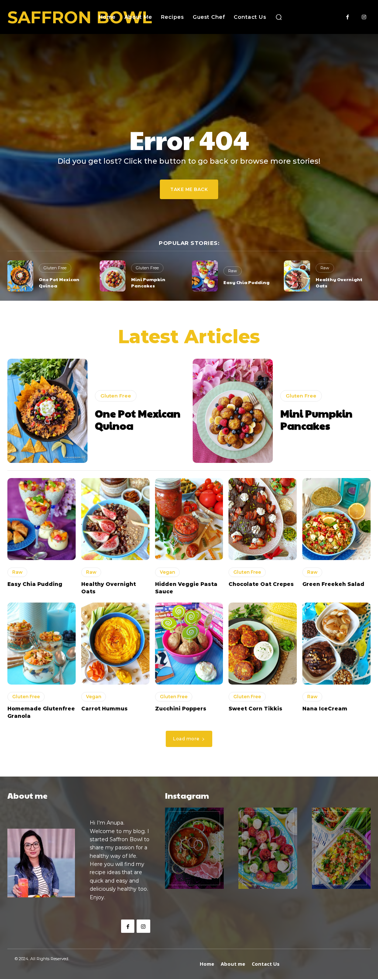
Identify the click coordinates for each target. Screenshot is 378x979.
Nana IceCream (324, 708)
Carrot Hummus (104, 708)
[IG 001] (194, 848)
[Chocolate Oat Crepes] (262, 519)
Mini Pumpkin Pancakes (148, 282)
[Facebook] (347, 17)
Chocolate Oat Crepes (261, 584)
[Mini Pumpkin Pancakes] (113, 276)
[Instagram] (364, 17)
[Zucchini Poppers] (189, 644)
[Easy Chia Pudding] (205, 276)
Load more (186, 738)
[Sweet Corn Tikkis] (262, 644)
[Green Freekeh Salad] (336, 519)
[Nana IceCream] (336, 644)
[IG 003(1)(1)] (341, 848)
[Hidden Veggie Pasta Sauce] (189, 519)
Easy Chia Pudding (246, 282)
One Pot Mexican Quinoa (138, 419)
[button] (278, 17)
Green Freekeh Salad (333, 584)
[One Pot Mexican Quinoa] (20, 276)
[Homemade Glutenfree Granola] (41, 644)
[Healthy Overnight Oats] (297, 276)
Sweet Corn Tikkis (255, 708)
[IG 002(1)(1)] (267, 848)
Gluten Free (55, 267)
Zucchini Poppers (180, 708)
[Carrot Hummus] (115, 644)
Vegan (167, 572)
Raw (232, 270)
